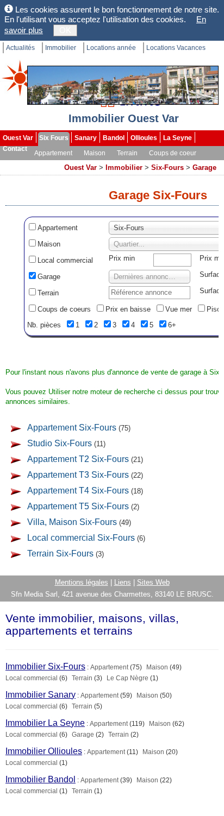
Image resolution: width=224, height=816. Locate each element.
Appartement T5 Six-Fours (78, 506)
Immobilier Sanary (40, 694)
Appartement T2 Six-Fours (78, 459)
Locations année (111, 48)
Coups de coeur (172, 153)
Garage (204, 167)
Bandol (114, 138)
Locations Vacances (176, 48)
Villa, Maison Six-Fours (72, 522)
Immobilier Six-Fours (45, 666)
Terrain (127, 153)
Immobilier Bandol (40, 779)
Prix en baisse (128, 309)
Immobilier (60, 48)
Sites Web (153, 582)
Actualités (20, 48)
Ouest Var (18, 138)
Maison (94, 153)
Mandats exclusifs (30, 164)
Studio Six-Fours (59, 443)
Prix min (122, 258)
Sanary (85, 138)
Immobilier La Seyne (45, 723)
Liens (122, 582)
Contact (15, 149)
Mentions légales (81, 582)
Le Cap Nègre (127, 678)
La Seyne (177, 138)
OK (65, 30)
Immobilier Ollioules (43, 751)
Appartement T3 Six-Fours (78, 474)
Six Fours (54, 138)
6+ (172, 325)
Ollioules (143, 138)
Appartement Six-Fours (71, 427)
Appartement (53, 153)
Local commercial (65, 260)
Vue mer (178, 309)
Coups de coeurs (64, 309)
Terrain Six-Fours (60, 553)
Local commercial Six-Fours (81, 537)
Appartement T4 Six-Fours (78, 490)
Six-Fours (167, 167)
